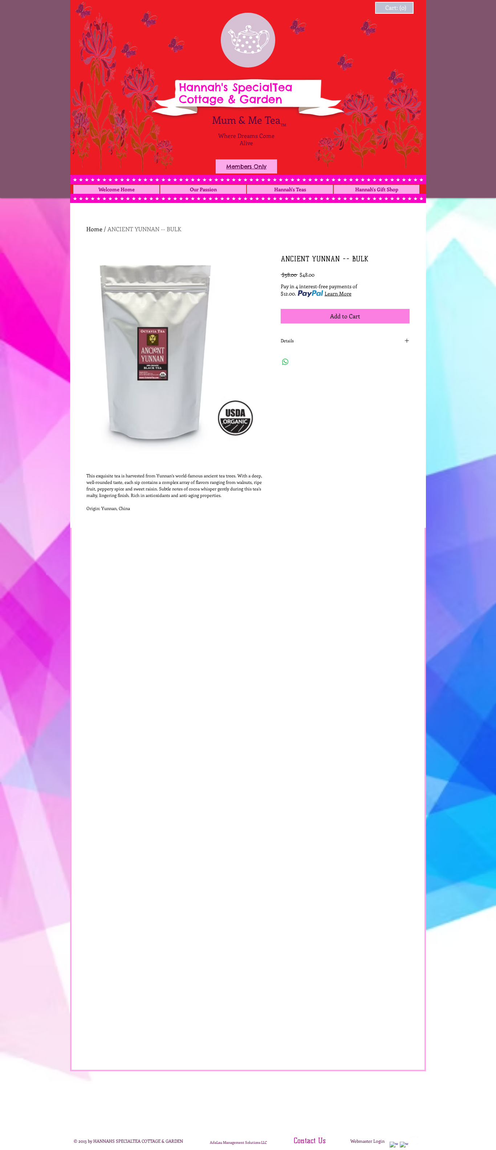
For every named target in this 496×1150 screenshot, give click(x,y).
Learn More (338, 293)
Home (94, 229)
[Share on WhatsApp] (285, 362)
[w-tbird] (414, 1141)
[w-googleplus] (404, 1146)
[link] (387, 7)
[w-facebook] (394, 1146)
